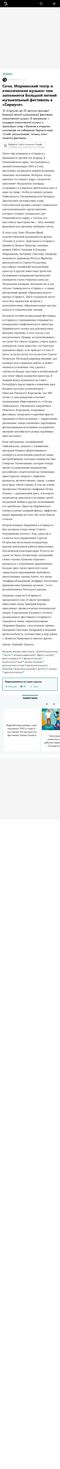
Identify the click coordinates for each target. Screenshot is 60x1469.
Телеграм (12, 686)
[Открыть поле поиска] (41, 3)
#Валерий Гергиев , (33, 658)
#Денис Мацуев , (46, 655)
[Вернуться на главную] (6, 3)
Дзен (35, 686)
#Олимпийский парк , (14, 665)
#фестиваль (29, 651)
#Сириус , (43, 669)
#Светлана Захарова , (26, 669)
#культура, (7, 651)
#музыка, (18, 651)
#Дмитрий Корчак (14, 672)
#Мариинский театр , (13, 662)
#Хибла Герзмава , (34, 662)
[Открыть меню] (54, 3)
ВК (24, 686)
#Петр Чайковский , (13, 658)
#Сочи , (9, 655)
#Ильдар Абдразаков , (25, 655)
